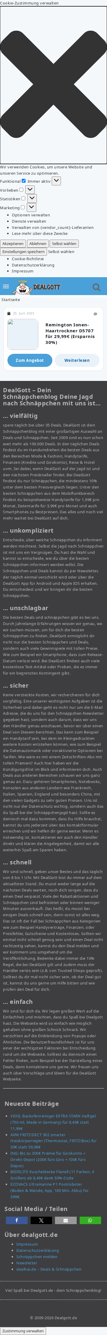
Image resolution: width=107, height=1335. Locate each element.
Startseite (10, 299)
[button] (53, 85)
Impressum (23, 271)
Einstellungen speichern (23, 251)
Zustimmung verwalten (23, 1331)
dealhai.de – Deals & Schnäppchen (48, 1269)
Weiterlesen (77, 360)
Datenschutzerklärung (33, 265)
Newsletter (26, 1263)
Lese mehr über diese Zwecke (40, 233)
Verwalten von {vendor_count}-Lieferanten (53, 227)
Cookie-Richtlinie (28, 258)
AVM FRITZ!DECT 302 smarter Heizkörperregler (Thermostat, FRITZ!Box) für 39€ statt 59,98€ (53, 1141)
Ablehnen (37, 243)
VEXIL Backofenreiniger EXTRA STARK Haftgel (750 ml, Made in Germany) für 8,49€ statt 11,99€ (53, 1122)
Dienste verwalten (29, 221)
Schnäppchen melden (36, 1256)
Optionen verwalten (31, 215)
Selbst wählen (64, 243)
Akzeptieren (12, 243)
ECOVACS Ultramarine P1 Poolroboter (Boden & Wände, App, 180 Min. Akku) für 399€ (49, 1190)
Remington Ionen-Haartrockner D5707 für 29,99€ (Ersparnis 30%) (70, 333)
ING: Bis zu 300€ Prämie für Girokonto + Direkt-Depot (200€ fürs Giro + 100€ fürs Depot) (48, 1159)
